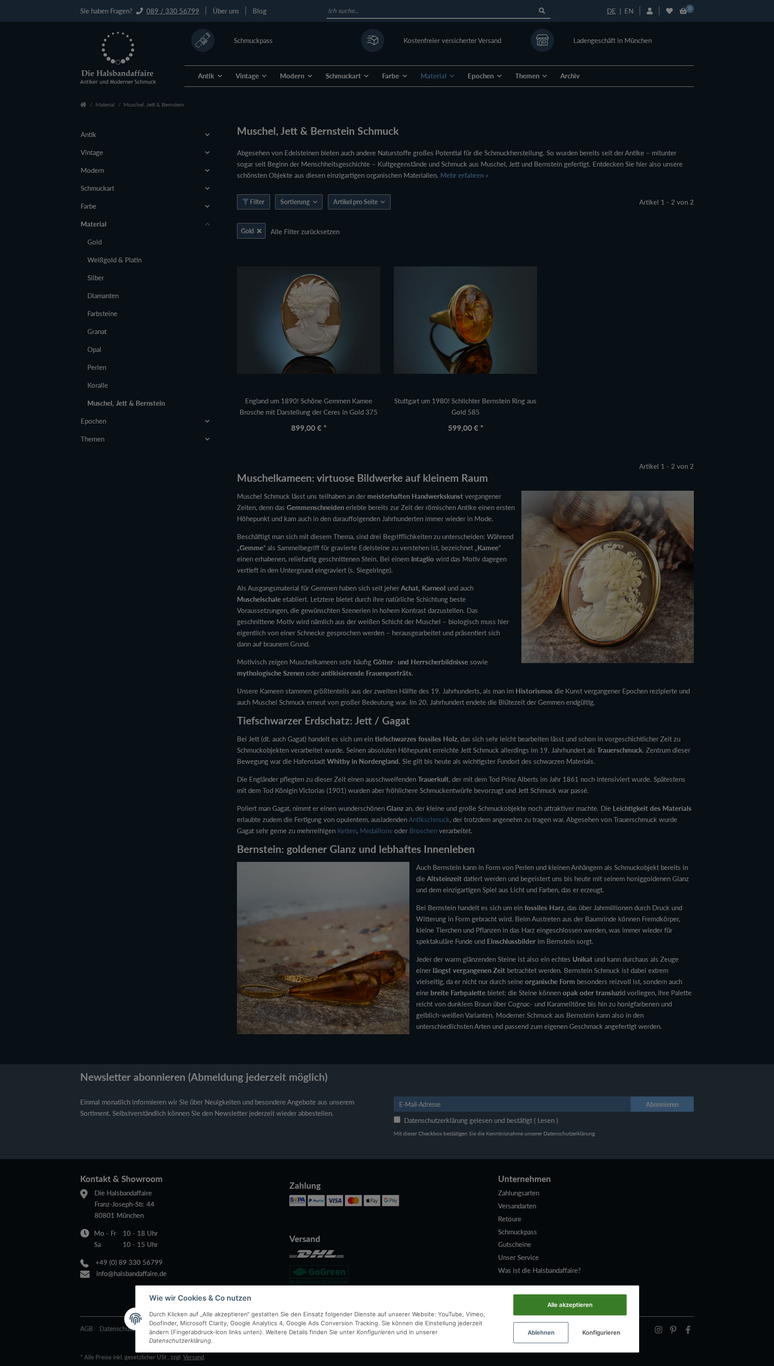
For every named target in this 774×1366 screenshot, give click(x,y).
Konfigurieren (601, 1332)
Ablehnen (541, 1332)
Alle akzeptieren (570, 1304)
